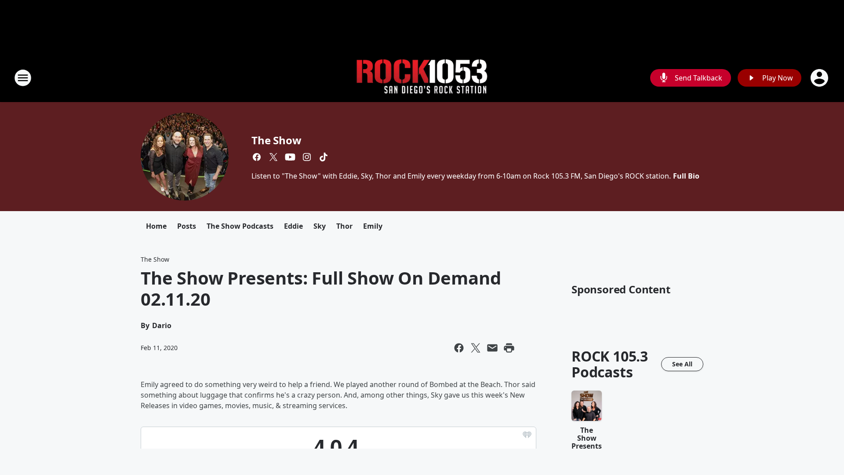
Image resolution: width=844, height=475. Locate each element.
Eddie (293, 226)
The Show (276, 140)
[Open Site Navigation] (23, 78)
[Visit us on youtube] (290, 157)
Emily (372, 226)
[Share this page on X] (475, 348)
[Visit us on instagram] (307, 157)
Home (156, 226)
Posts (186, 226)
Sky (319, 226)
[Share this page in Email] (492, 348)
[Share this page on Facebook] (459, 348)
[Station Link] (422, 78)
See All (682, 364)
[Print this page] (509, 348)
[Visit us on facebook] (256, 157)
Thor (344, 226)
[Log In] (820, 78)
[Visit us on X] (273, 157)
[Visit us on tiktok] (323, 157)
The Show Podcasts (240, 226)
